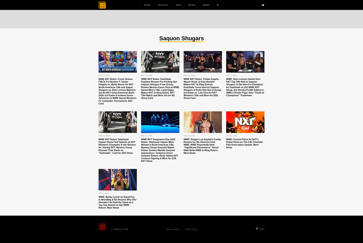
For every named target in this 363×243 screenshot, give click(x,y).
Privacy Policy (191, 229)
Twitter (261, 229)
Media (192, 5)
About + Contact (173, 229)
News (147, 5)
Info (178, 5)
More (206, 5)
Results (163, 5)
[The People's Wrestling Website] (102, 5)
